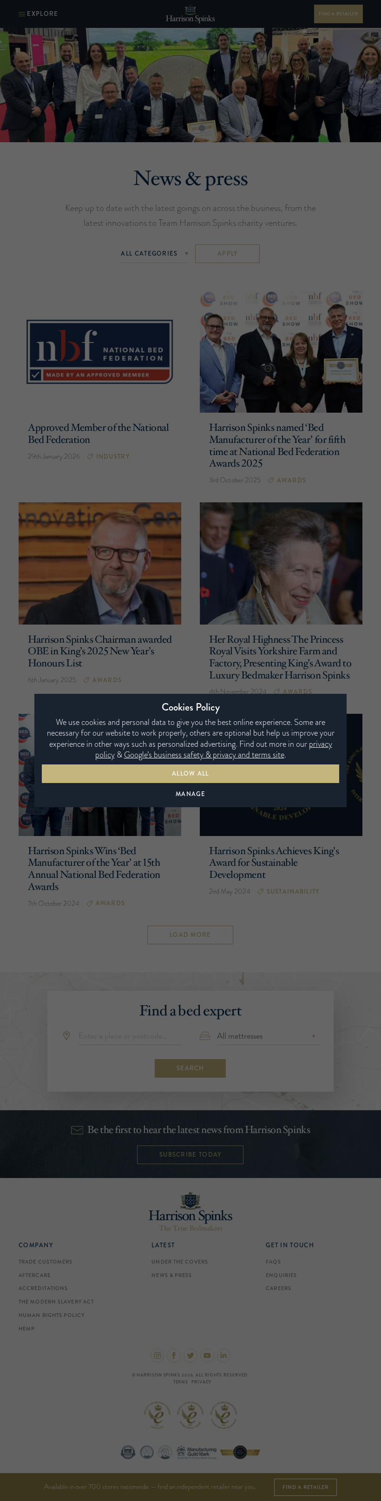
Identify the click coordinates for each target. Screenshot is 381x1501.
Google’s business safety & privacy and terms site (204, 755)
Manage (190, 794)
